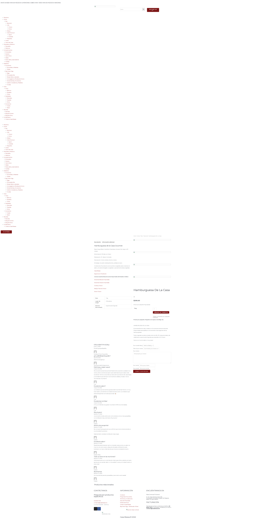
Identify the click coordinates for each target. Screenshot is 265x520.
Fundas (9, 84)
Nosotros (6, 17)
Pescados (7, 46)
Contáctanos (7, 117)
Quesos (7, 54)
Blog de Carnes (9, 113)
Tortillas (7, 61)
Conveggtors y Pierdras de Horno (15, 79)
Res (6, 21)
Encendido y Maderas (12, 67)
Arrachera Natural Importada (101, 279)
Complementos (8, 50)
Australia (10, 36)
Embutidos (8, 52)
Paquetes (9, 38)
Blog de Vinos (9, 115)
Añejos (8, 31)
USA (8, 25)
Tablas (8, 69)
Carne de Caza (9, 42)
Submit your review (141, 371)
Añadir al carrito (161, 312)
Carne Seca (8, 55)
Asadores (6, 63)
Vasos (8, 107)
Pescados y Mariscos (9, 44)
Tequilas (9, 100)
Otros (8, 102)
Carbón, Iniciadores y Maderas (15, 82)
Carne (5, 19)
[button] (132, 123)
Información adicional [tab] (108, 242)
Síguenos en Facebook (100, 273)
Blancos (9, 90)
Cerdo (7, 40)
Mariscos (7, 48)
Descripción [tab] (97, 242)
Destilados (8, 96)
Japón (10, 34)
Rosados (9, 92)
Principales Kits (11, 75)
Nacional (9, 23)
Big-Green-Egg (9, 71)
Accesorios (8, 65)
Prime (10, 29)
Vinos (6, 88)
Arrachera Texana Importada (101, 282)
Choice (10, 27)
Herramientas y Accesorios (14, 80)
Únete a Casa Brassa (10, 119)
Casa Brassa (97, 270)
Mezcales (9, 98)
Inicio (135, 236)
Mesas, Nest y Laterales (13, 77)
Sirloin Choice (97, 291)
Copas (8, 105)
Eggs (8, 73)
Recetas (7, 111)
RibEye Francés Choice (100, 288)
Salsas (6, 57)
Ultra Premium (11, 32)
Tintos (8, 94)
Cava (5, 86)
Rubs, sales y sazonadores (12, 59)
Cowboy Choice (98, 285)
